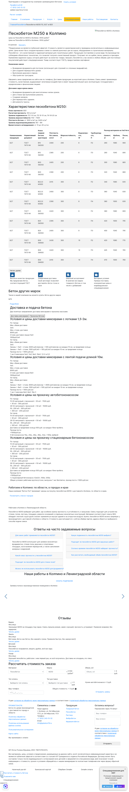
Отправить (107, 744)
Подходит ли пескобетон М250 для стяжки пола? (35, 562)
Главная (14, 19)
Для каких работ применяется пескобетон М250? (35, 535)
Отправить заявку (103, 692)
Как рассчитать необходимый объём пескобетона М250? (94, 555)
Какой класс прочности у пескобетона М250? (33, 556)
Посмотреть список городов (21, 496)
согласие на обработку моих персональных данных (34, 701)
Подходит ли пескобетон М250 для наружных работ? (92, 542)
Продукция (37, 19)
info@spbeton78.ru (44, 723)
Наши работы (88, 19)
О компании (25, 19)
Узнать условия (70, 2)
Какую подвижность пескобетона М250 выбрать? (91, 535)
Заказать (22, 45)
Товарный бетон (72, 709)
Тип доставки (52, 679)
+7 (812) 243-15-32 (17, 7)
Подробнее (14, 304)
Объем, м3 (89, 668)
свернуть (3, 783)
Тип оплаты (13, 679)
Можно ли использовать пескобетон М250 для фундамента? (39, 569)
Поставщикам (102, 19)
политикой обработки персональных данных (88, 701)
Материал (12, 668)
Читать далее (15, 271)
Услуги (49, 19)
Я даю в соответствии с (57, 701)
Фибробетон (71, 718)
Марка (49, 668)
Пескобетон (71, 712)
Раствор (69, 715)
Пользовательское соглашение (21, 730)
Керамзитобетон (72, 722)
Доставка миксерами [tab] (19, 316)
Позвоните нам (10, 776)
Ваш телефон (14, 689)
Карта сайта (13, 734)
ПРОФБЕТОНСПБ (15, 705)
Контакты (114, 19)
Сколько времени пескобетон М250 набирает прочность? (94, 548)
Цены (60, 19)
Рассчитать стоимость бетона (16, 773)
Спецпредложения (72, 19)
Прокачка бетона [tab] (37, 316)
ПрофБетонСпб (16, 5)
